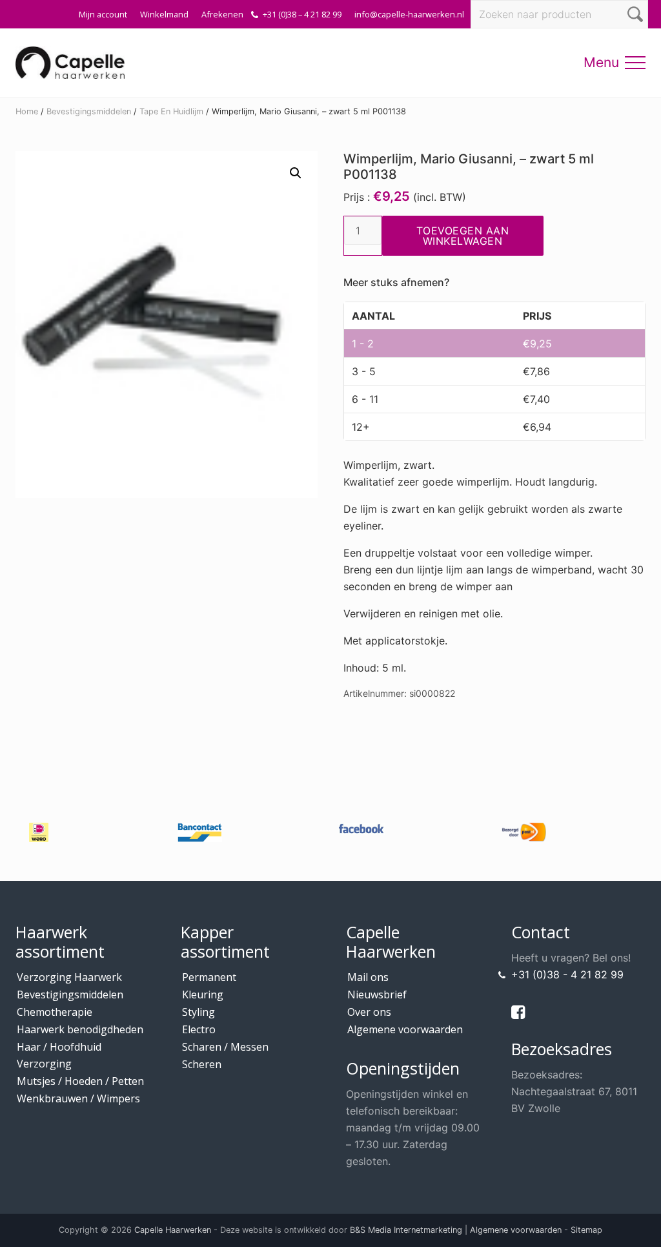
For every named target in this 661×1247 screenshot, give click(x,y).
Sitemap (586, 1230)
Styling (198, 1012)
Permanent (209, 977)
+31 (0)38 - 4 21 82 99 (567, 974)
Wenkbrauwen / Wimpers (78, 1098)
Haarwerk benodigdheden (80, 1029)
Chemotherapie (54, 1012)
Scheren (201, 1064)
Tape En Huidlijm (171, 111)
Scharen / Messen (225, 1047)
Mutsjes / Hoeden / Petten (80, 1081)
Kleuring (202, 994)
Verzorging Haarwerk (69, 977)
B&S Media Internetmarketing (406, 1230)
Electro (199, 1029)
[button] (635, 62)
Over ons (369, 1012)
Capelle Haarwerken (172, 1230)
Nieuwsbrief (377, 994)
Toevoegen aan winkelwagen (462, 235)
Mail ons (368, 977)
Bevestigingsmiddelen (88, 111)
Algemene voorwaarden (405, 1029)
